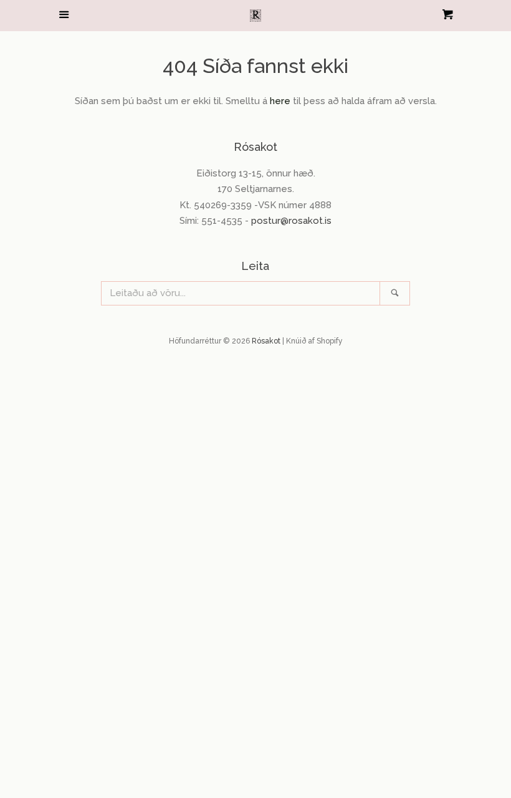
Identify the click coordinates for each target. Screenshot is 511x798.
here (280, 101)
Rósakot (266, 341)
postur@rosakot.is (291, 220)
